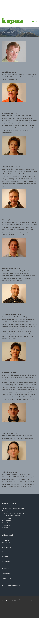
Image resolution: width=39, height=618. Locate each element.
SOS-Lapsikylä (6, 520)
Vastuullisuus (6, 561)
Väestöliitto (5, 528)
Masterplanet (6, 573)
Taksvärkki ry (6, 525)
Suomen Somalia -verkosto (10, 523)
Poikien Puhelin (6, 518)
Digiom (31, 600)
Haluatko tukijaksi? (7, 578)
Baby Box (5, 556)
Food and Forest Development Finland (13, 508)
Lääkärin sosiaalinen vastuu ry (11, 515)
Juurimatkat (5, 552)
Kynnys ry (5, 511)
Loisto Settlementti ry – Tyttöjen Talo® (13, 513)
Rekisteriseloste (6, 547)
